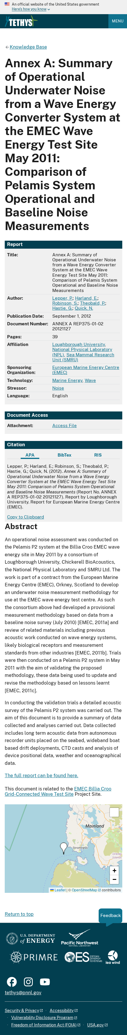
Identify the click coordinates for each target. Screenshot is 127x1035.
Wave (90, 380)
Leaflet (60, 889)
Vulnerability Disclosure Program (42, 1017)
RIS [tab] (98, 454)
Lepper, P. (62, 298)
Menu (117, 21)
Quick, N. (84, 308)
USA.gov (95, 1025)
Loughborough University (78, 344)
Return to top (19, 914)
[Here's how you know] (63, 7)
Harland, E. (86, 298)
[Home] (21, 21)
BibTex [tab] (64, 454)
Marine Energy (67, 380)
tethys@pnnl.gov (23, 992)
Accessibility (62, 1010)
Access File (64, 425)
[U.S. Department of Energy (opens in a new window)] (30, 940)
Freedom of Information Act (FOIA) (43, 1025)
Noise (58, 388)
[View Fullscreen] (114, 812)
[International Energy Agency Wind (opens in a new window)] (113, 957)
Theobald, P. (92, 303)
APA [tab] (30, 454)
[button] (63, 848)
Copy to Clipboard (25, 516)
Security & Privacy (22, 1010)
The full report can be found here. (41, 775)
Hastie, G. (62, 308)
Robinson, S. (65, 303)
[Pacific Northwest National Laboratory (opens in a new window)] (77, 940)
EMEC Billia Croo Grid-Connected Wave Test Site (58, 791)
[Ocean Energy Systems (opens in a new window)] (83, 957)
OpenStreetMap (84, 889)
